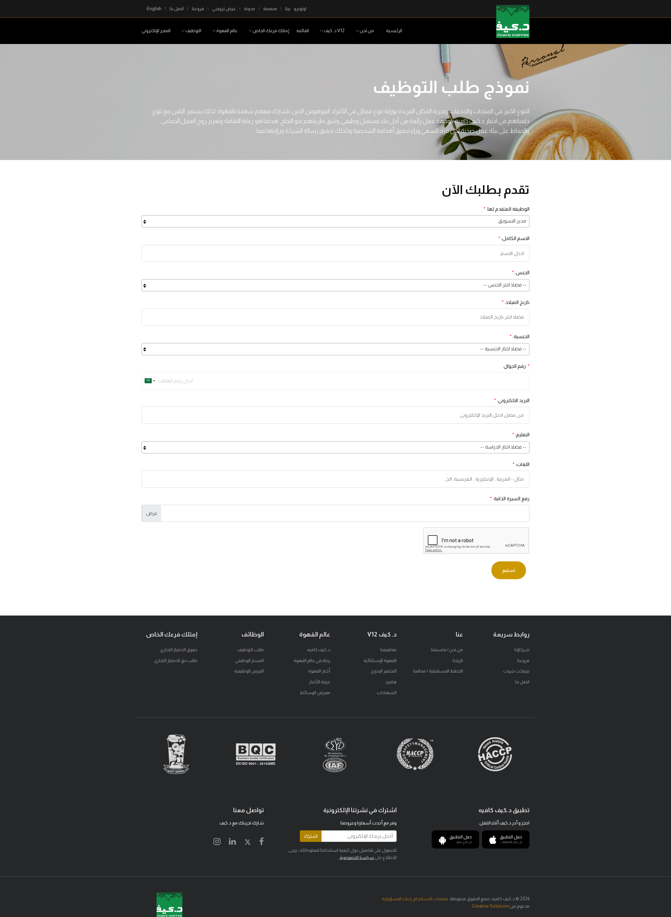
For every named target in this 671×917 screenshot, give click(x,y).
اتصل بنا (176, 8)
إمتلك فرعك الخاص (270, 30)
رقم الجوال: (516, 366)
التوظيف (193, 30)
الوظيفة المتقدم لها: (506, 209)
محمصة (270, 8)
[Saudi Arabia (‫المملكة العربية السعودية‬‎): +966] (149, 381)
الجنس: (520, 272)
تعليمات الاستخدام (430, 898)
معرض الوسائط (315, 692)
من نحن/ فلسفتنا (447, 649)
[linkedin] (232, 842)
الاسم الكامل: (513, 238)
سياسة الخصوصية (356, 857)
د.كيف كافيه (318, 649)
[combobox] (335, 221)
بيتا (287, 8)
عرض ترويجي (224, 8)
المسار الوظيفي (249, 660)
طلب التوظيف (250, 649)
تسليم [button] (508, 570)
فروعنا (198, 8)
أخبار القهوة (319, 671)
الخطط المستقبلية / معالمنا (438, 671)
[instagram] (217, 842)
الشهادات (387, 692)
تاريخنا (458, 660)
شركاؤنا (521, 649)
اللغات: (521, 464)
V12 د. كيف (334, 30)
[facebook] (261, 842)
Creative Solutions (490, 906)
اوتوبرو (300, 8)
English (154, 8)
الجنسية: (519, 336)
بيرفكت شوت (516, 671)
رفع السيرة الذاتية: (509, 498)
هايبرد (391, 681)
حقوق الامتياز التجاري (178, 649)
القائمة (302, 30)
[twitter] (247, 842)
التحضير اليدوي (384, 671)
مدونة (249, 8)
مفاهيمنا (388, 649)
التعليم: (520, 434)
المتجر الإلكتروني (156, 30)
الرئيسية (394, 30)
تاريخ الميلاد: (515, 302)
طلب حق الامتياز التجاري (175, 660)
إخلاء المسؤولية (397, 898)
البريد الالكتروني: (511, 400)
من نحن (366, 30)
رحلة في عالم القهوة (312, 660)
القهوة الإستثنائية (380, 660)
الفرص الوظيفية (249, 671)
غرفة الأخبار (319, 681)
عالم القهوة (227, 30)
